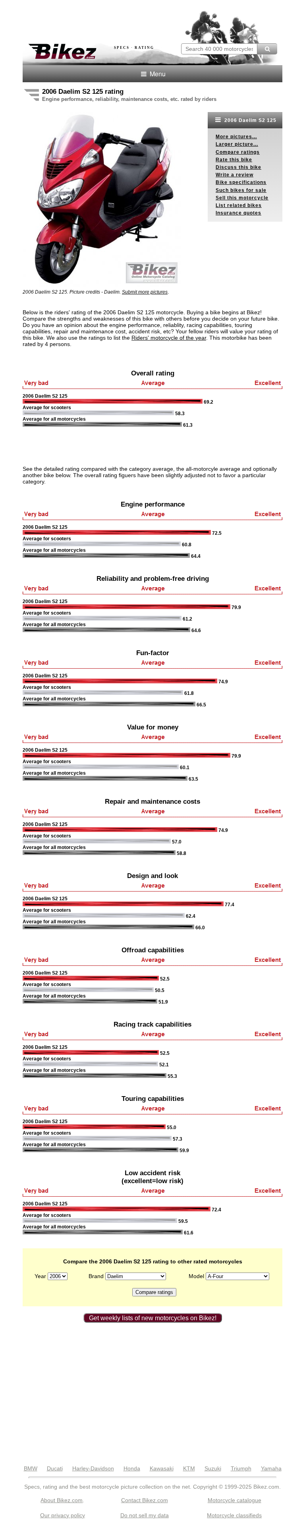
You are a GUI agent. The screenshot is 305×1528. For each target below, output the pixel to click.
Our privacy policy (62, 1515)
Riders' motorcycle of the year (168, 338)
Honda (132, 1468)
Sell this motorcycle (242, 198)
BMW (30, 1468)
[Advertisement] (115, 19)
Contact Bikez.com (144, 1500)
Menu (157, 73)
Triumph (241, 1468)
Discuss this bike (238, 167)
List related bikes (239, 205)
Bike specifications (241, 182)
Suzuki (213, 1468)
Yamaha (271, 1468)
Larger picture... (237, 144)
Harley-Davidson (93, 1468)
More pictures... (236, 136)
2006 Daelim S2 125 (249, 120)
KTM (189, 1468)
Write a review (234, 175)
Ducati (55, 1468)
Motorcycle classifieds (234, 1515)
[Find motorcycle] (267, 48)
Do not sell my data (144, 1515)
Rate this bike (234, 159)
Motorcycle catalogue (234, 1500)
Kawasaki (162, 1468)
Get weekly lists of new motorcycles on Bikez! (152, 1318)
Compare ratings (238, 152)
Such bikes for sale (241, 190)
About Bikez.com (62, 1500)
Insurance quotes (238, 213)
